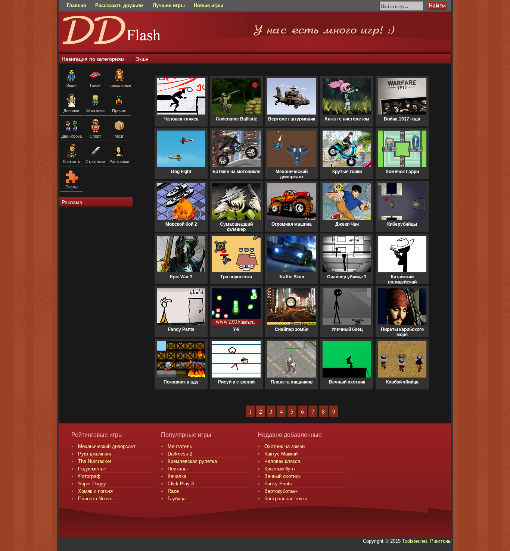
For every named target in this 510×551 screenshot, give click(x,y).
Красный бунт (279, 469)
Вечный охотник (282, 476)
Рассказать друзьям (119, 5)
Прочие (119, 111)
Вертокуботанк (281, 491)
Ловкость (71, 161)
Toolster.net (414, 541)
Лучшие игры (169, 5)
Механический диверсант (107, 446)
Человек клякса (282, 461)
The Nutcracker (94, 461)
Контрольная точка (285, 498)
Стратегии (95, 161)
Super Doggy (92, 483)
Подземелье (92, 469)
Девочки (71, 111)
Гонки (95, 85)
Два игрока (71, 136)
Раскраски (119, 161)
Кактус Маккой (281, 454)
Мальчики (95, 111)
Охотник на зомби (284, 446)
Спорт (95, 136)
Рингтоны (440, 541)
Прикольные (119, 85)
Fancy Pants (278, 483)
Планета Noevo (95, 498)
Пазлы (71, 187)
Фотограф (89, 476)
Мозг (119, 136)
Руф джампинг (95, 454)
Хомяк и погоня (95, 491)
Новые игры (208, 5)
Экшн (71, 85)
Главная (76, 5)
